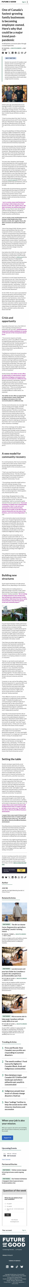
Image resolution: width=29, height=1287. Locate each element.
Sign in (24, 2)
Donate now (21, 870)
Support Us (7, 1138)
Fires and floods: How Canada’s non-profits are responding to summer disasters (15, 1051)
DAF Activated (11, 1156)
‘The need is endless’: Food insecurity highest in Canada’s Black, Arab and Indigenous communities (16, 1065)
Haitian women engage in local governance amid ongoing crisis (14, 1172)
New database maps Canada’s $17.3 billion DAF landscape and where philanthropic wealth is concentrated (16, 1080)
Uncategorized (16, 48)
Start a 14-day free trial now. (14, 863)
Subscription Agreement (18, 1282)
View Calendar (6, 1159)
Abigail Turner (9, 934)
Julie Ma (6, 48)
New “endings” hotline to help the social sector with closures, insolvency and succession (16, 1105)
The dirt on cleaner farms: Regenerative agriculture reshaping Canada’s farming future (14, 927)
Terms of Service (14, 1260)
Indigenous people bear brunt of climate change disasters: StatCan (15, 1093)
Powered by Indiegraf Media (15, 1277)
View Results (14, 1219)
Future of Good (9, 978)
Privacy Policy (8, 1255)
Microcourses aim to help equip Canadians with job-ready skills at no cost (14, 1018)
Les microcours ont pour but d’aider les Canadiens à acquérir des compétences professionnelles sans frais (13, 972)
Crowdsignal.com (14, 1221)
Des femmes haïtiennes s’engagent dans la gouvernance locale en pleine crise (14, 1181)
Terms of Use (15, 1284)
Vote (8, 1214)
